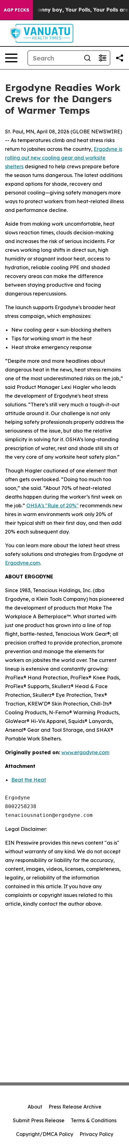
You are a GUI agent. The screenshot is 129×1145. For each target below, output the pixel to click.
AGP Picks (16, 10)
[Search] (87, 58)
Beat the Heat (28, 780)
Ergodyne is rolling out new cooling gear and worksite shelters (63, 158)
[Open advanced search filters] (102, 58)
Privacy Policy (96, 1134)
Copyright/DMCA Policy (44, 1134)
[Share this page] (119, 58)
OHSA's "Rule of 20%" (52, 505)
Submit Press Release (38, 1120)
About (35, 1107)
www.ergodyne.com (85, 752)
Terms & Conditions (93, 1120)
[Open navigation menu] (11, 58)
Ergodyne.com (22, 563)
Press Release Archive (75, 1107)
